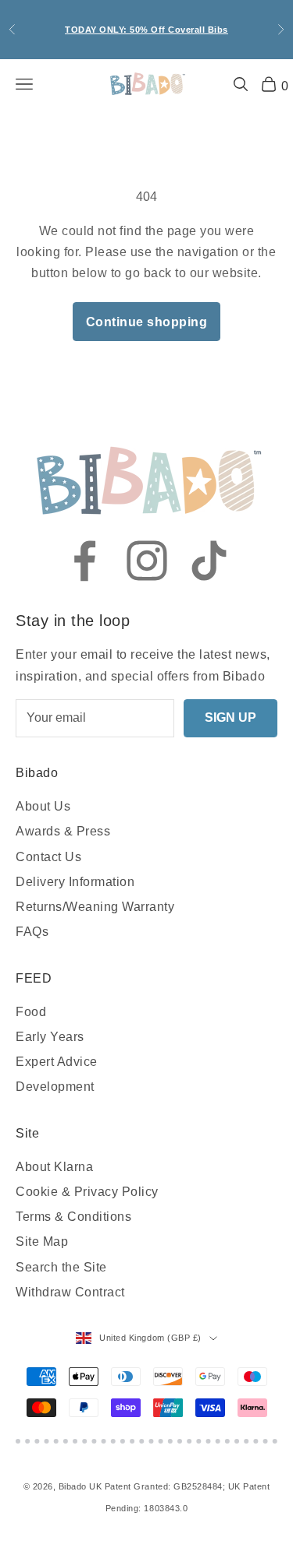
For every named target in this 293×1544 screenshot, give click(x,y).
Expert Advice (57, 1061)
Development (55, 1086)
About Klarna (54, 1166)
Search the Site (61, 1267)
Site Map (42, 1241)
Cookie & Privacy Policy (87, 1191)
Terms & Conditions (73, 1216)
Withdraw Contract (70, 1292)
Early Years (50, 1036)
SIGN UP (230, 717)
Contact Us (48, 856)
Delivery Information (75, 881)
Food (31, 1011)
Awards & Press (63, 831)
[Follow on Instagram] (147, 561)
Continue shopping (147, 322)
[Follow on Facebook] (84, 561)
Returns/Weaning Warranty (95, 906)
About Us (43, 806)
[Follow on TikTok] (209, 561)
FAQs (32, 931)
